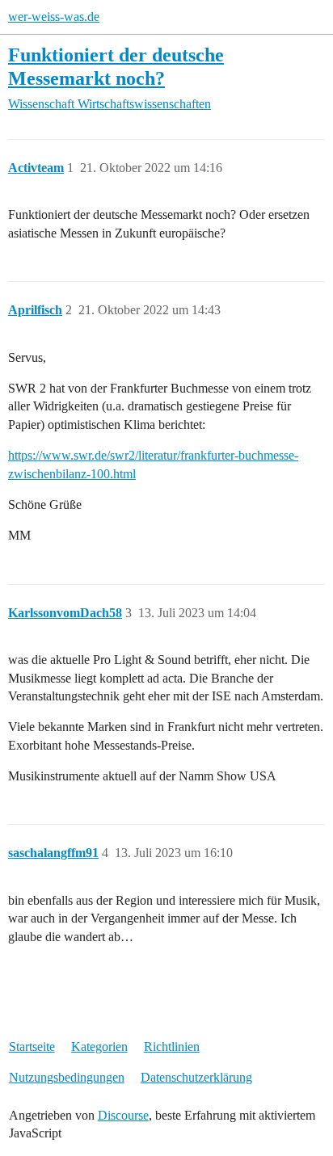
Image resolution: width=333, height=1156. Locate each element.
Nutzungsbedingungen (66, 1077)
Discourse (123, 1115)
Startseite (32, 1046)
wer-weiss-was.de (53, 16)
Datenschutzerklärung (196, 1077)
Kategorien (99, 1046)
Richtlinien (172, 1046)
